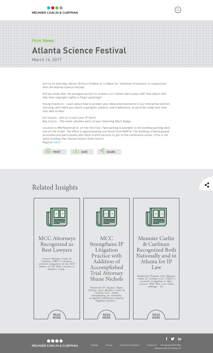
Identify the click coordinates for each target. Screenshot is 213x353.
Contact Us (152, 345)
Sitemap (94, 345)
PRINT (53, 151)
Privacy (109, 345)
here (57, 142)
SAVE (80, 151)
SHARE (107, 151)
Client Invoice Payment (129, 345)
